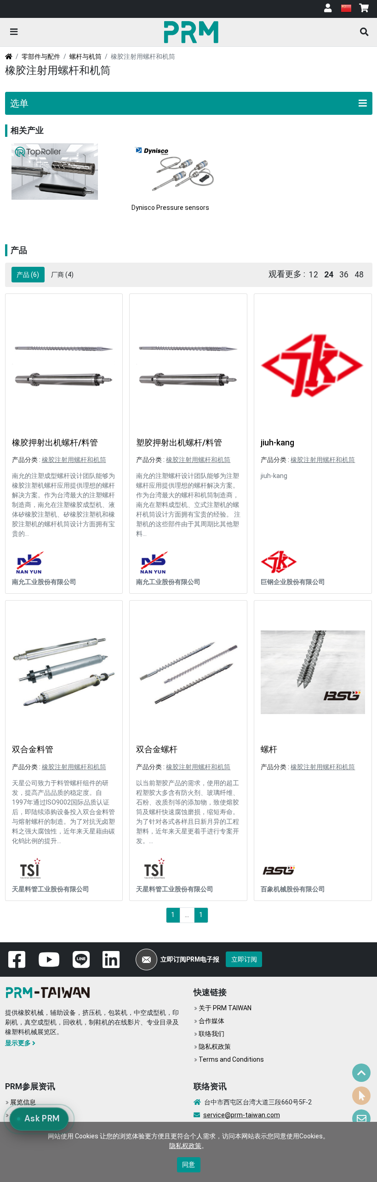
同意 (188, 1164)
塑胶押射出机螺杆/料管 (179, 442)
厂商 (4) (62, 274)
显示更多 (18, 1043)
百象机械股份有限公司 (293, 889)
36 (343, 274)
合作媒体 (211, 1020)
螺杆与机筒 (85, 56)
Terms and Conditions (231, 1059)
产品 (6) (28, 274)
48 (359, 274)
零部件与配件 (41, 56)
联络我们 (211, 1033)
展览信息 (23, 1102)
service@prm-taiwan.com (241, 1115)
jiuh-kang (277, 442)
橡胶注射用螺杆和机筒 (74, 459)
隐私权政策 (215, 1046)
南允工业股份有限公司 (44, 581)
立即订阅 (244, 959)
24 (328, 274)
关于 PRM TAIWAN (225, 1008)
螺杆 (269, 749)
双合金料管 (32, 749)
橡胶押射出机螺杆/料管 (55, 442)
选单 (19, 103)
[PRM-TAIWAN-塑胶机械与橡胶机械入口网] (50, 991)
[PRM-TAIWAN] (193, 31)
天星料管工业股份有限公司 (50, 889)
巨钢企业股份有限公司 (293, 581)
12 (313, 274)
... (187, 914)
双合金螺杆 (156, 749)
